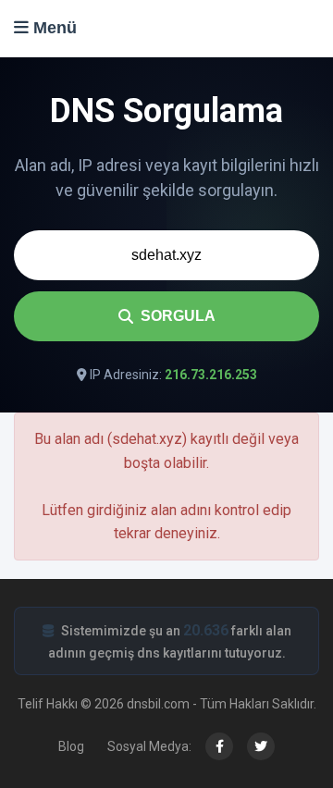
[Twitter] (261, 746)
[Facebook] (219, 746)
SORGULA (178, 316)
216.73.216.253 (211, 374)
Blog (71, 746)
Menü (53, 27)
